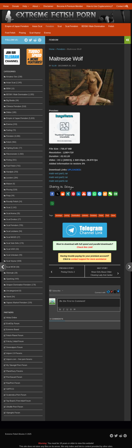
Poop (8, 195)
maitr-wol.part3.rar (58, 181)
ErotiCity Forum (12, 323)
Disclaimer (48, 6)
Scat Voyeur (34, 33)
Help (25, 6)
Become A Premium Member (70, 6)
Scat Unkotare (12, 255)
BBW (8, 88)
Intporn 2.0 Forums (14, 353)
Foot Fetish (10, 33)
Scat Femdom (71, 26)
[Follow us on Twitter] (30, 40)
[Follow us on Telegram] (26, 40)
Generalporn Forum (14, 347)
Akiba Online (11, 317)
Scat (59, 26)
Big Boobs (10, 100)
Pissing (22, 33)
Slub (54, 66)
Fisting (9, 160)
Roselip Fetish (12, 201)
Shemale (10, 273)
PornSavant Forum (14, 377)
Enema (47, 33)
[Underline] (67, 309)
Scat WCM (10, 267)
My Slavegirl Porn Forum (16, 365)
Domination (76, 215)
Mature (9, 184)
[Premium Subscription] (39, 40)
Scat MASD (11, 237)
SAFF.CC (10, 389)
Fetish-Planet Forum (14, 335)
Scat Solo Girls (12, 243)
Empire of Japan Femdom (17, 26)
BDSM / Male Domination (93, 26)
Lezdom (9, 178)
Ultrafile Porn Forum (14, 407)
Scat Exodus (11, 219)
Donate (15, 6)
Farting (9, 130)
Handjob (9, 172)
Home (6, 6)
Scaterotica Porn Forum (16, 395)
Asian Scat (37, 26)
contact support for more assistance (88, 259)
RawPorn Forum (13, 383)
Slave (113, 215)
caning (66, 215)
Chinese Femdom (13, 106)
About (35, 6)
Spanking (10, 279)
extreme (85, 215)
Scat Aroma (11, 213)
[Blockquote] (74, 309)
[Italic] (63, 309)
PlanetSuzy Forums (14, 371)
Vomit (8, 296)
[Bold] (60, 309)
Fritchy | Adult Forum (15, 341)
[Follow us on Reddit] (35, 40)
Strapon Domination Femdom (18, 285)
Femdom (50, 26)
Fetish (111, 26)
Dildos (8, 112)
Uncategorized (12, 291)
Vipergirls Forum (13, 413)
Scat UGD (10, 249)
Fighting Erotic (12, 148)
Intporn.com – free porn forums (19, 359)
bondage (59, 215)
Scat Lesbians (12, 231)
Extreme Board (12, 329)
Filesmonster (11, 154)
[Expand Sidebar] (127, 40)
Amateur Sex (11, 76)
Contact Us (121, 6)
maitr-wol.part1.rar (58, 173)
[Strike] (71, 309)
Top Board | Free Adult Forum (18, 401)
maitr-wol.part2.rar (58, 177)
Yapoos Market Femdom (16, 302)
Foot (107, 215)
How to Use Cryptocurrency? (99, 6)
